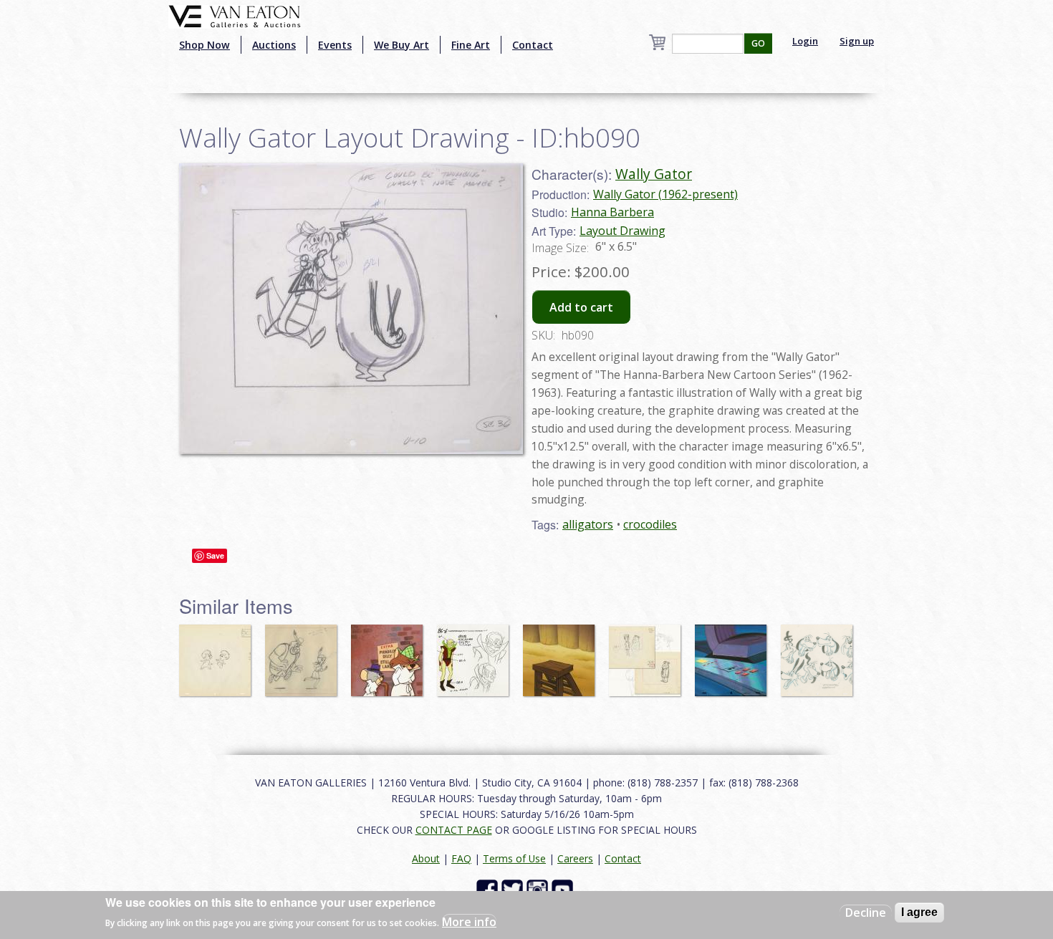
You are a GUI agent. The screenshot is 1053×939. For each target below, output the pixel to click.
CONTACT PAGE (453, 830)
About (426, 858)
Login (805, 40)
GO (758, 43)
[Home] (234, 15)
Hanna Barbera (612, 212)
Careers (575, 858)
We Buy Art (401, 45)
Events (335, 45)
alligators (587, 524)
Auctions (274, 45)
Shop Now (204, 45)
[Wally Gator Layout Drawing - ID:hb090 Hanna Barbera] (351, 307)
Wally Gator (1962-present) (665, 194)
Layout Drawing (622, 231)
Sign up (857, 40)
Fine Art (470, 45)
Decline (865, 912)
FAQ (461, 858)
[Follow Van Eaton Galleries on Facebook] (488, 889)
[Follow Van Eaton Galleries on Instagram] (539, 889)
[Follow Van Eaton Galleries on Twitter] (513, 889)
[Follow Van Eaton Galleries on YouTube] (564, 889)
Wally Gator (653, 173)
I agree (919, 912)
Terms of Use (514, 858)
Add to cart (581, 307)
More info (469, 922)
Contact (532, 45)
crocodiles (650, 524)
